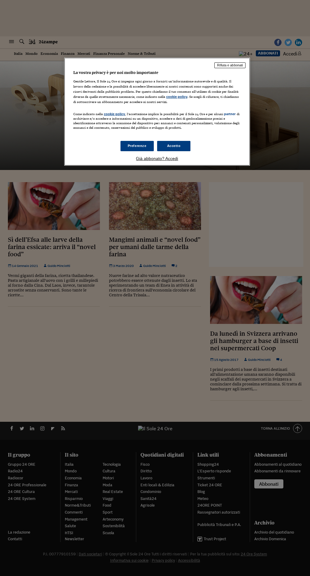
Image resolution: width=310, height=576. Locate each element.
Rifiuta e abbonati (230, 65)
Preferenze (137, 146)
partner (230, 114)
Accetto (174, 146)
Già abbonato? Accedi (157, 158)
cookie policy (176, 96)
